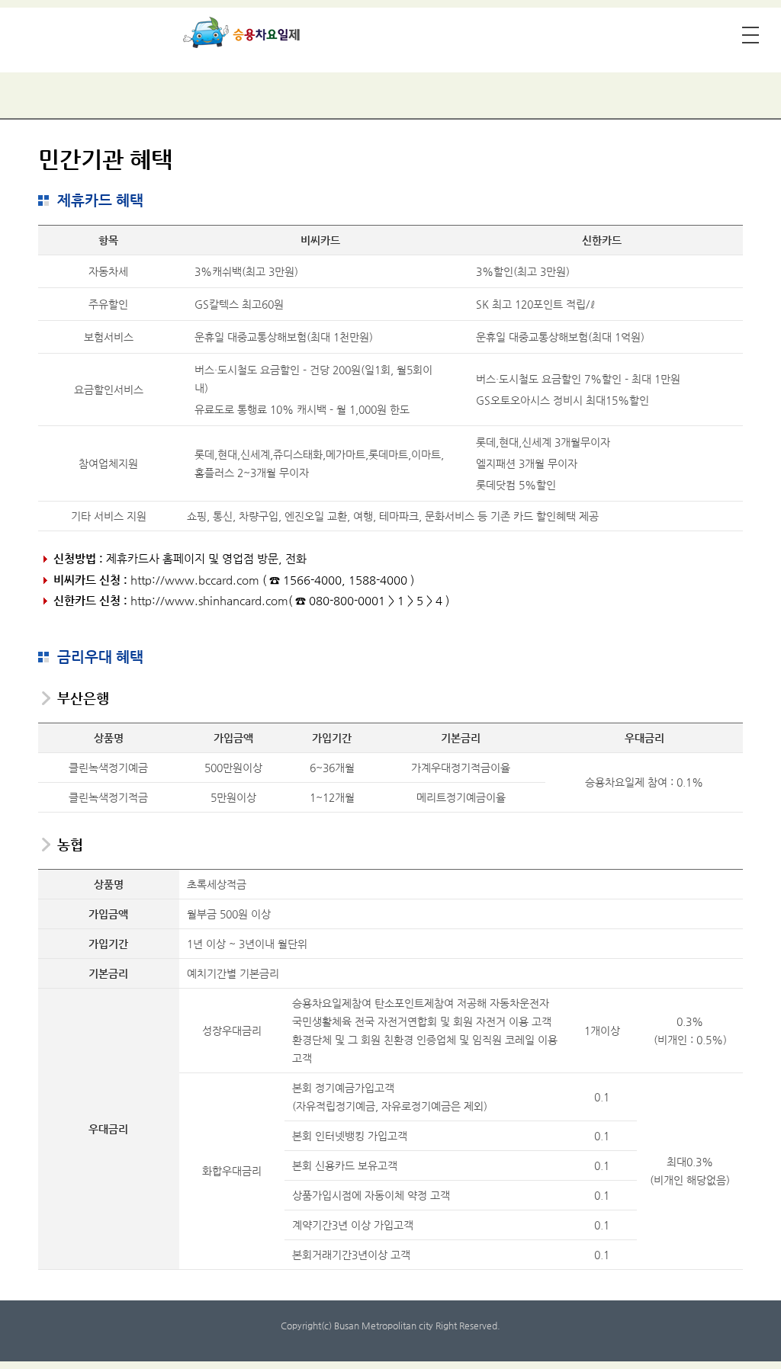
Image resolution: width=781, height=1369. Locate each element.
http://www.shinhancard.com (209, 600)
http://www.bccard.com (194, 579)
